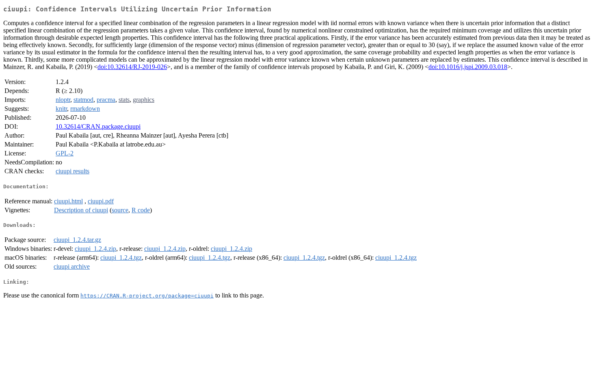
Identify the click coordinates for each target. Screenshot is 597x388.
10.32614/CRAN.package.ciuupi (98, 126)
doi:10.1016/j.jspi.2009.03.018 (467, 66)
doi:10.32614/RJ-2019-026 (132, 66)
